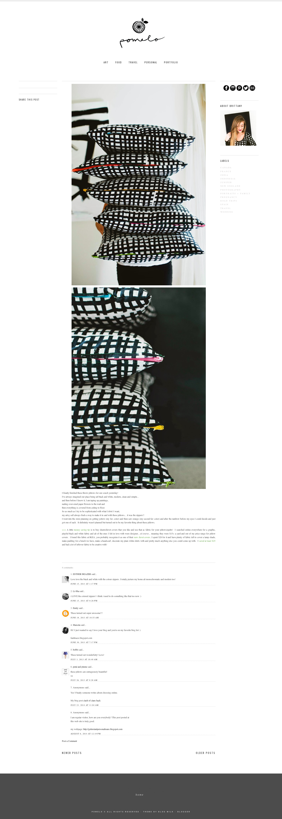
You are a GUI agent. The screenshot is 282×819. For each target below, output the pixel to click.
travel (225, 208)
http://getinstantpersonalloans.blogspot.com (102, 729)
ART (106, 62)
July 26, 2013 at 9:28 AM (84, 680)
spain (224, 204)
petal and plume (80, 666)
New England (230, 186)
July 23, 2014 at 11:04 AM (85, 705)
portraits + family (235, 193)
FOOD (118, 62)
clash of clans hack (92, 700)
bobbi (75, 649)
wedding (226, 212)
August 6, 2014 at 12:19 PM (86, 733)
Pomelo (97, 812)
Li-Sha (76, 591)
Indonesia (228, 178)
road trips (228, 200)
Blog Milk (166, 812)
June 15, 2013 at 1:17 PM (84, 583)
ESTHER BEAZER (82, 573)
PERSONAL (150, 62)
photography (230, 189)
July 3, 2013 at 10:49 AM (84, 659)
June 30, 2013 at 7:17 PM (84, 642)
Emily (75, 607)
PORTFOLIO (171, 62)
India (224, 175)
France (226, 171)
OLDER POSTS (205, 753)
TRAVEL (133, 62)
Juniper (226, 182)
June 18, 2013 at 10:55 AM (85, 617)
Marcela (76, 624)
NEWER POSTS (72, 753)
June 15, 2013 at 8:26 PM (84, 600)
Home (140, 794)
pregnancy (228, 197)
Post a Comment (69, 740)
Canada (226, 167)
